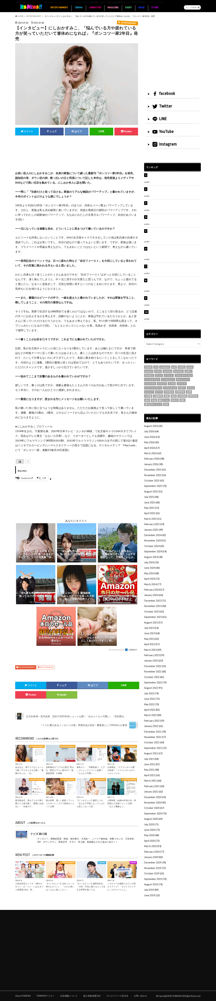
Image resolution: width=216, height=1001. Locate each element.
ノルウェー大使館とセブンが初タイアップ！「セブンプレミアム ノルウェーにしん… (121, 886)
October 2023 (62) (154, 611)
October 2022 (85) (154, 677)
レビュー (149, 392)
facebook (167, 93)
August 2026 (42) (153, 426)
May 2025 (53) (151, 507)
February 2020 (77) (154, 851)
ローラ (159, 392)
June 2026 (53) (152, 436)
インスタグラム (152, 379)
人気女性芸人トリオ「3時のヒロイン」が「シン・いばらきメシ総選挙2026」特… (29, 886)
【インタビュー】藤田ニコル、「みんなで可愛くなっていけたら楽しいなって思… (91, 803)
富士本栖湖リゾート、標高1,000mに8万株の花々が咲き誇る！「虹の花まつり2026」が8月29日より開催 (175, 235)
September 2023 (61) (155, 617)
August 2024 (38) (153, 557)
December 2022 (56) (155, 666)
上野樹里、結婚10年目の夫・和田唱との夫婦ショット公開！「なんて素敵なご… (121, 803)
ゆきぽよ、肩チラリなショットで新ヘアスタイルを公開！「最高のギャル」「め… (29, 770)
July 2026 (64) (151, 431)
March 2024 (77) (152, 584)
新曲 (167, 396)
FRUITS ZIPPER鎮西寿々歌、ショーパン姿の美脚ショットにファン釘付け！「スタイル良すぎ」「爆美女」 (174, 252)
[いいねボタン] (20, 461)
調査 (182, 400)
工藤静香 (158, 396)
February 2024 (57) (154, 589)
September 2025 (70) (155, 486)
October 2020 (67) (154, 807)
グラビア (162, 383)
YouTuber (178, 371)
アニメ (159, 375)
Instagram (168, 144)
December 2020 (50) (155, 797)
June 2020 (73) (152, 829)
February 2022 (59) (154, 720)
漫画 (147, 400)
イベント (169, 375)
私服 (154, 400)
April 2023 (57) (152, 644)
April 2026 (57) (152, 447)
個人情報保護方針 (92, 995)
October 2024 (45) (154, 546)
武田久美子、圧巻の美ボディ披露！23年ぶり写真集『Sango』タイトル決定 (174, 314)
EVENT (128, 7)
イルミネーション (184, 375)
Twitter (165, 106)
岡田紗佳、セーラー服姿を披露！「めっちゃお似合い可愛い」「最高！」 (174, 177)
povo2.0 (148, 371)
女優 (189, 392)
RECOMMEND (46, 667)
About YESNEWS (23, 995)
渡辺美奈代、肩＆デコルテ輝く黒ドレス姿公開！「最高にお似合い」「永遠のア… (29, 803)
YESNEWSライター (45, 995)
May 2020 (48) (151, 835)
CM (155, 367)
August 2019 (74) (153, 884)
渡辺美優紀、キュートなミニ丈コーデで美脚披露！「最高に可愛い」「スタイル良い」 (174, 268)
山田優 (148, 396)
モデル (191, 387)
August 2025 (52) (153, 491)
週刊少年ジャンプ (153, 404)
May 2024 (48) (151, 573)
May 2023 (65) (151, 638)
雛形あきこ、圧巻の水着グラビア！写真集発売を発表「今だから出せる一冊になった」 (174, 191)
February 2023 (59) (154, 655)
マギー (182, 387)
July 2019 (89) (151, 889)
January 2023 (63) (153, 660)
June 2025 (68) (152, 502)
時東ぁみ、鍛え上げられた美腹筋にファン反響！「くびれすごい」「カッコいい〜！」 (172, 219)
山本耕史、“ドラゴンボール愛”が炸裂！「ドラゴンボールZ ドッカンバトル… (121, 770)
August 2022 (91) (153, 687)
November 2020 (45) (155, 802)
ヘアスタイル (170, 387)
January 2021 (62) (153, 791)
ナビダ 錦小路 (38, 833)
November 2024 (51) (155, 540)
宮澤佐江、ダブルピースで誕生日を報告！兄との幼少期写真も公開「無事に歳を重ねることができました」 (174, 284)
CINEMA (79, 7)
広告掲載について (69, 995)
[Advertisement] (76, 156)
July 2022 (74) (151, 693)
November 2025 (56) (155, 475)
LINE (163, 118)
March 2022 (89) (152, 715)
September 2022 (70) (155, 682)
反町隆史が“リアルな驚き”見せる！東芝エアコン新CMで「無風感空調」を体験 (60, 770)
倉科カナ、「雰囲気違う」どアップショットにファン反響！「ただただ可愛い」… (91, 770)
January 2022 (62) (153, 726)
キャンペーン (183, 379)
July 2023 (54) (151, 627)
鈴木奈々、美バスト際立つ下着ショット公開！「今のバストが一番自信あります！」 (174, 300)
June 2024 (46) (152, 567)
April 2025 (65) (152, 513)
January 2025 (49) (153, 529)
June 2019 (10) (152, 895)
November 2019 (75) (155, 868)
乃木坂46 (169, 392)
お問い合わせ (140, 995)
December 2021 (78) (155, 731)
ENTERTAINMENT (59, 7)
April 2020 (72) (152, 840)
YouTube (166, 131)
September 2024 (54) (155, 551)
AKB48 (148, 367)
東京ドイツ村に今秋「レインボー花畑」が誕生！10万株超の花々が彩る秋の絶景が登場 (172, 205)
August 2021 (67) (153, 753)
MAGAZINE (113, 7)
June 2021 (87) (152, 764)
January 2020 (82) (153, 857)
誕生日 (175, 400)
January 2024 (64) (153, 595)
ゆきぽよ (149, 375)
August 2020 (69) (153, 818)
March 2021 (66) (152, 780)
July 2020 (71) (151, 824)
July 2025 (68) (151, 496)
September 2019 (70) (155, 879)
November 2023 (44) (155, 606)
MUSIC (142, 7)
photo (190, 367)
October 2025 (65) (154, 480)
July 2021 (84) (151, 758)
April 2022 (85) (152, 709)
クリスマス (150, 383)
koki (174, 367)
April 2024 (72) (152, 578)
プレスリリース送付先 (117, 995)
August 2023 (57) (153, 622)
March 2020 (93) (152, 846)
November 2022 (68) (155, 671)
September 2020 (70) (155, 813)
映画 (174, 396)
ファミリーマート (153, 387)
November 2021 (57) (155, 737)
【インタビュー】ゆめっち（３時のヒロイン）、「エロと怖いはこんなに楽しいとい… (60, 886)
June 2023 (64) (152, 633)
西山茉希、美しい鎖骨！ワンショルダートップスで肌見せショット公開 (60, 803)
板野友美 (193, 396)
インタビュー (168, 379)
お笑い (188, 371)
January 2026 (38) (153, 464)
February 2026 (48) (154, 458)
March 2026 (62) (152, 453)
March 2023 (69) (152, 649)
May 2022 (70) (151, 704)
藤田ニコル (164, 400)
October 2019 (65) (154, 873)
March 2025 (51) (152, 518)
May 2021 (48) (151, 769)
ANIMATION (95, 7)
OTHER (154, 7)
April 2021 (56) (152, 775)
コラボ (172, 383)
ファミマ (182, 383)
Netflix (182, 367)
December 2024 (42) (155, 535)
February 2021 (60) (154, 786)
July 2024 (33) (151, 562)
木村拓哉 (182, 396)
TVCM (158, 371)
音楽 (166, 404)
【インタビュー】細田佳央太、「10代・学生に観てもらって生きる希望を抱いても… (91, 886)
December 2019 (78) (155, 862)
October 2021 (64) (154, 742)
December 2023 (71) (155, 600)
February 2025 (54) (154, 524)
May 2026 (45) (151, 442)
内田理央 (180, 392)
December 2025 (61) (155, 469)
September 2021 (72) (155, 748)
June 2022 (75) (152, 698)
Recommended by (117, 650)
